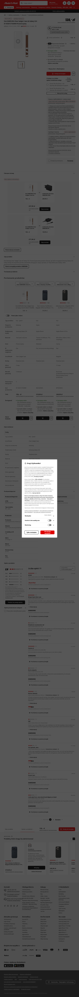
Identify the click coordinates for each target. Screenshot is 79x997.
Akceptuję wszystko (47, 532)
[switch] (49, 520)
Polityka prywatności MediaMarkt (32, 510)
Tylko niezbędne (31, 532)
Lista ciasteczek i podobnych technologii (42, 512)
